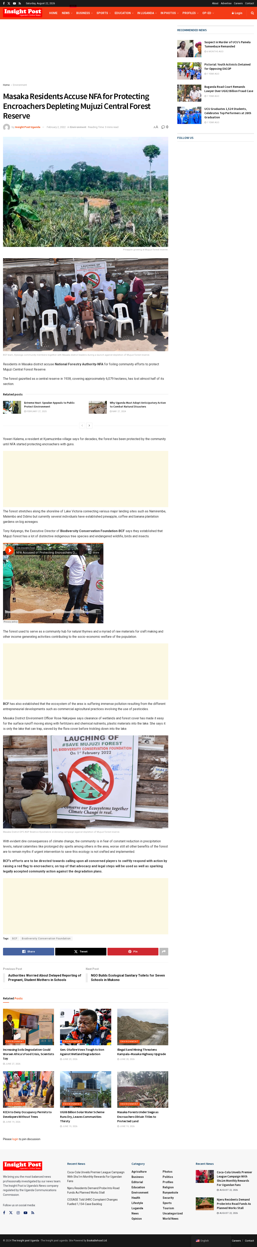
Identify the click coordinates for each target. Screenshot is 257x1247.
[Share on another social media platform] (163, 951)
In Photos (168, 13)
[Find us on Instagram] (18, 1213)
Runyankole (170, 1192)
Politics (168, 1176)
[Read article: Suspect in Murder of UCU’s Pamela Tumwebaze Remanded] (189, 48)
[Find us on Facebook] (4, 3)
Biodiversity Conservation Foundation (46, 938)
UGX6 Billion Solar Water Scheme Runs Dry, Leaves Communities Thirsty (82, 1116)
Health (136, 1197)
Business (83, 13)
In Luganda (145, 13)
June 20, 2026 (127, 1059)
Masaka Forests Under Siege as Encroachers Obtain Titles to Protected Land (137, 1116)
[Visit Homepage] (22, 13)
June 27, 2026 (12, 1064)
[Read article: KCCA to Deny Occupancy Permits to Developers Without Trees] (28, 1089)
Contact (249, 3)
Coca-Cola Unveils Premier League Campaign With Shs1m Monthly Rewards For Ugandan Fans (95, 1177)
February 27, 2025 (36, 411)
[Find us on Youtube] (14, 3)
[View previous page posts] (82, 425)
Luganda (137, 1208)
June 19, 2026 (12, 1122)
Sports (102, 13)
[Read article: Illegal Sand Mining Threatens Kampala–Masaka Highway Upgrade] (142, 1027)
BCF (14, 938)
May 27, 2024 (119, 411)
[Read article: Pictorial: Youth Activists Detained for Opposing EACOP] (189, 71)
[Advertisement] (85, 55)
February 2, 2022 (56, 127)
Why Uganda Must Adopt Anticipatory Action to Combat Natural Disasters (138, 404)
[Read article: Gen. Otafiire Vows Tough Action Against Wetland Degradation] (85, 1027)
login (15, 1139)
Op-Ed (206, 13)
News (67, 11)
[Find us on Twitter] (8, 3)
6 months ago (214, 51)
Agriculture (139, 1171)
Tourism (168, 1208)
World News (170, 1218)
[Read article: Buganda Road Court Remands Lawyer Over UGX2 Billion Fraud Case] (189, 93)
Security (168, 1197)
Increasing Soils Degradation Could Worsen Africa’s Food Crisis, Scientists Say (28, 1054)
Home (53, 13)
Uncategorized (173, 1213)
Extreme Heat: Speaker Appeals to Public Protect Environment (49, 404)
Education (123, 13)
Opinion (137, 1218)
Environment (20, 85)
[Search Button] (252, 13)
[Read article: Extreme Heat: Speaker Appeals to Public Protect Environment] (12, 407)
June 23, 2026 (69, 1059)
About (215, 3)
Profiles (189, 13)
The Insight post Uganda (25, 1240)
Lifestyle (137, 1203)
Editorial (137, 1182)
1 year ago (212, 74)
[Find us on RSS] (20, 3)
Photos (167, 1171)
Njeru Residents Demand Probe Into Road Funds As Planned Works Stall (234, 1204)
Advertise (226, 3)
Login (238, 13)
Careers (238, 3)
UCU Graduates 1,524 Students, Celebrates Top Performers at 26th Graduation (227, 113)
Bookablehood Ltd (97, 1240)
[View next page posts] (89, 425)
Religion (168, 1187)
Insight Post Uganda (27, 127)
